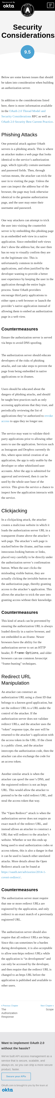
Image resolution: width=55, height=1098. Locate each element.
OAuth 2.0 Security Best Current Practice (27, 121)
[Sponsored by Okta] (8, 5)
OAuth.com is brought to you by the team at (24, 1085)
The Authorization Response (9, 1011)
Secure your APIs (16, 1076)
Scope (47, 1008)
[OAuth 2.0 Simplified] (27, 11)
